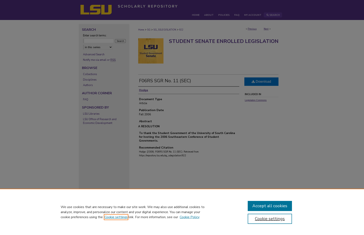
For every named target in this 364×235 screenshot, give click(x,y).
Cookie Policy (189, 217)
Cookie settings (116, 217)
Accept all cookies (269, 206)
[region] (182, 212)
